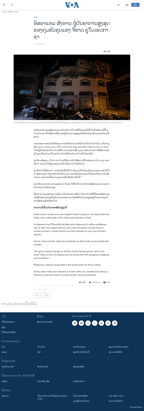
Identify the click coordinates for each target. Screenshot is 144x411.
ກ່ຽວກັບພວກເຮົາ (8, 366)
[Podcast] (108, 323)
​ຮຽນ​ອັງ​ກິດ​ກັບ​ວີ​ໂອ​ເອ (81, 401)
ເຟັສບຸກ (5, 381)
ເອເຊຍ (4, 352)
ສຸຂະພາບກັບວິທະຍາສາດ (118, 346)
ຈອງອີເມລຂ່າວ (79, 381)
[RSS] (101, 323)
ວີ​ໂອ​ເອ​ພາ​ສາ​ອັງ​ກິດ (80, 395)
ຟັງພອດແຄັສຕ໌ (78, 366)
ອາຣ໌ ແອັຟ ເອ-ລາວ (116, 395)
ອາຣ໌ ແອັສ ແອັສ (43, 381)
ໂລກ (36, 17)
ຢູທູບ (4, 327)
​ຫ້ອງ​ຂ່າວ (5, 395)
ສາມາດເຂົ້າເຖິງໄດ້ (116, 401)
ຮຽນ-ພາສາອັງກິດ (115, 352)
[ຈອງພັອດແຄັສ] (114, 323)
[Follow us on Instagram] (88, 323)
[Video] (127, 5)
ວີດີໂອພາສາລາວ (8, 321)
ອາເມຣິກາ (41, 346)
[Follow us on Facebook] (74, 323)
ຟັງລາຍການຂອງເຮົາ (45, 321)
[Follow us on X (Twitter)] (94, 323)
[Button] (106, 51)
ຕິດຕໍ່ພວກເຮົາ (42, 366)
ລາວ (3, 346)
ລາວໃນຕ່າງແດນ (79, 346)
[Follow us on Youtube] (81, 323)
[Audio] (118, 5)
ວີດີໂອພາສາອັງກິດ (9, 332)
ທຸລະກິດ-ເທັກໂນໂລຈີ (81, 352)
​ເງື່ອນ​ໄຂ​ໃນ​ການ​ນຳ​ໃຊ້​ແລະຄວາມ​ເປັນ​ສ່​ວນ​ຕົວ (52, 397)
